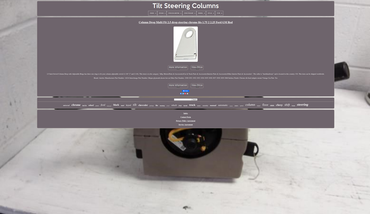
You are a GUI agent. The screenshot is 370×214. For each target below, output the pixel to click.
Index (186, 113)
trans (293, 105)
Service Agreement (186, 124)
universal (66, 105)
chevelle (231, 106)
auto (84, 105)
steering (302, 104)
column (250, 104)
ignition (241, 105)
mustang (162, 105)
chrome (75, 104)
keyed (128, 105)
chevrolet (143, 105)
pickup (152, 105)
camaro (236, 105)
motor (199, 105)
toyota (185, 105)
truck (192, 105)
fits (157, 105)
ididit (272, 105)
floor (265, 104)
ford (103, 105)
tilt (134, 104)
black (116, 105)
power (97, 105)
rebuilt (174, 105)
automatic (223, 105)
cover (168, 105)
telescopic (109, 106)
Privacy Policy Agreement (185, 121)
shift (287, 104)
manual (213, 105)
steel (122, 105)
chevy (279, 104)
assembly (205, 105)
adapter (258, 106)
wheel (91, 105)
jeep (180, 105)
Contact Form (185, 117)
